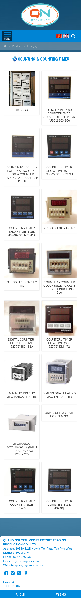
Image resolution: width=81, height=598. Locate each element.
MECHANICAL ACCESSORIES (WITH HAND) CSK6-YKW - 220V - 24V (22, 449)
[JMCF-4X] (21, 88)
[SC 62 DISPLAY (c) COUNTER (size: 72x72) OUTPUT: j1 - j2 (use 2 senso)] (59, 88)
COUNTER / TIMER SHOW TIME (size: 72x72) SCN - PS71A (59, 171)
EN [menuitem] (66, 36)
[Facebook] (6, 573)
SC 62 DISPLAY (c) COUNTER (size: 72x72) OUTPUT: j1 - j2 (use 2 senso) (59, 115)
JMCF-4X (22, 110)
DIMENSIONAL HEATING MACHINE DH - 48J (59, 395)
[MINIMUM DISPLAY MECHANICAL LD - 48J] (21, 371)
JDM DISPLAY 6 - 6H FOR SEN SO (59, 414)
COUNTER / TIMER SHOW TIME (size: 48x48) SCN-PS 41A (22, 231)
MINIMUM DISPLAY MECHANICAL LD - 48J (21, 395)
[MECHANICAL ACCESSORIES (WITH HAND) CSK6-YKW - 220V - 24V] (21, 422)
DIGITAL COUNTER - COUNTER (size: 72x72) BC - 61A (22, 343)
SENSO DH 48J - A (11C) (59, 228)
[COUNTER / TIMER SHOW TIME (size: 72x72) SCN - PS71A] (59, 145)
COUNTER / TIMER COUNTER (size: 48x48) (22, 504)
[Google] (19, 573)
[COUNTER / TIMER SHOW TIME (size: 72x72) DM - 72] (59, 318)
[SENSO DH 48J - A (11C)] (59, 206)
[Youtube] (25, 573)
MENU (7, 36)
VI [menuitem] (59, 36)
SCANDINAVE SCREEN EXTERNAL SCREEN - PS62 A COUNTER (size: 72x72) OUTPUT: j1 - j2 (22, 174)
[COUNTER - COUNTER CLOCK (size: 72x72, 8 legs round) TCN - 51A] (59, 260)
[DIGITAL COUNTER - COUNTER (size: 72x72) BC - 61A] (21, 318)
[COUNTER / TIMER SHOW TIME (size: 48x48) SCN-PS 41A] (21, 206)
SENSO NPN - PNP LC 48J (22, 283)
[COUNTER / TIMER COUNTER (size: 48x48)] (21, 479)
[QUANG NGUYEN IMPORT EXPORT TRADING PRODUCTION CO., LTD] (4, 46)
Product (16, 46)
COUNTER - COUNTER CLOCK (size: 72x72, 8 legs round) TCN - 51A (59, 287)
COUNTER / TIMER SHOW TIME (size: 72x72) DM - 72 (59, 343)
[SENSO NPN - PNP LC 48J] (21, 260)
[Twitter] (13, 573)
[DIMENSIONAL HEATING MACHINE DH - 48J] (59, 371)
